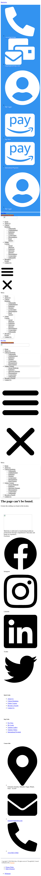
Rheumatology (12, 237)
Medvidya (4, 2)
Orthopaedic (12, 228)
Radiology (11, 232)
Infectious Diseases (11, 251)
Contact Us (8, 263)
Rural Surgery (10, 239)
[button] (7, 279)
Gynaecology (12, 235)
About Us (7, 297)
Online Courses (7, 243)
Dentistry (11, 233)
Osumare (12, 862)
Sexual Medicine (11, 246)
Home (6, 296)
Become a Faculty (8, 260)
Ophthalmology (13, 230)
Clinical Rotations (7, 226)
